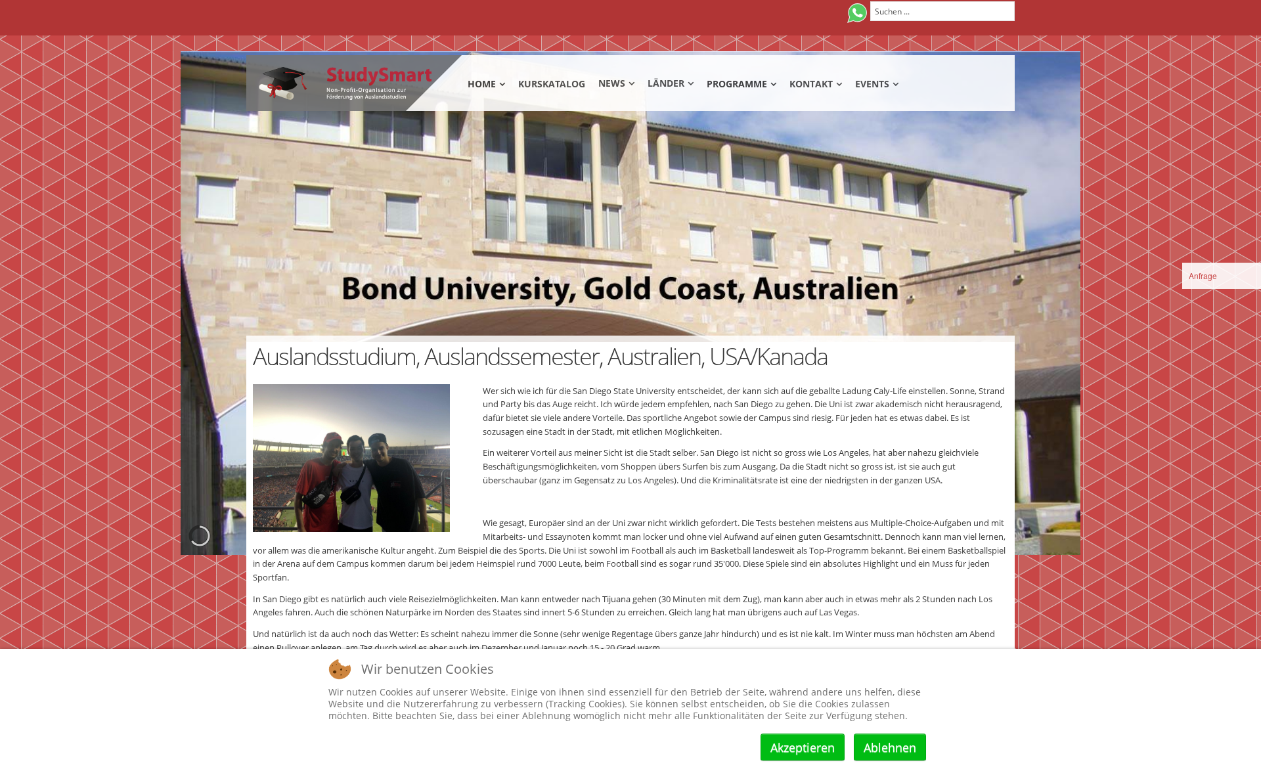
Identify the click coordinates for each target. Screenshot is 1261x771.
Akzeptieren (802, 747)
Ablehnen (890, 747)
